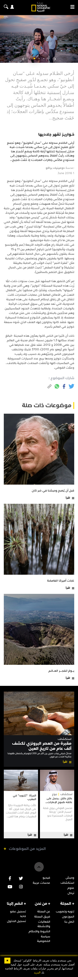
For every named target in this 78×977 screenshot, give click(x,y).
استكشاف (64, 739)
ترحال (71, 893)
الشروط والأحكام (39, 931)
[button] (43, 58)
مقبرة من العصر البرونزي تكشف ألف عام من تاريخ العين (41, 745)
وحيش (70, 877)
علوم (70, 888)
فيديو (46, 877)
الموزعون (68, 916)
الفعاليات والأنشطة (43, 923)
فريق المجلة (42, 916)
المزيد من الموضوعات (27, 849)
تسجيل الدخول (16, 921)
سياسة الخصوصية (43, 938)
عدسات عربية (41, 882)
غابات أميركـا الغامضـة (60, 580)
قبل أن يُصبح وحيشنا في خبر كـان (53, 490)
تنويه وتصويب (65, 911)
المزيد (37, 972)
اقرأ (68, 498)
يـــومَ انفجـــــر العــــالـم (61, 670)
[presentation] (55, 59)
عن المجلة (43, 911)
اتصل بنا (69, 921)
